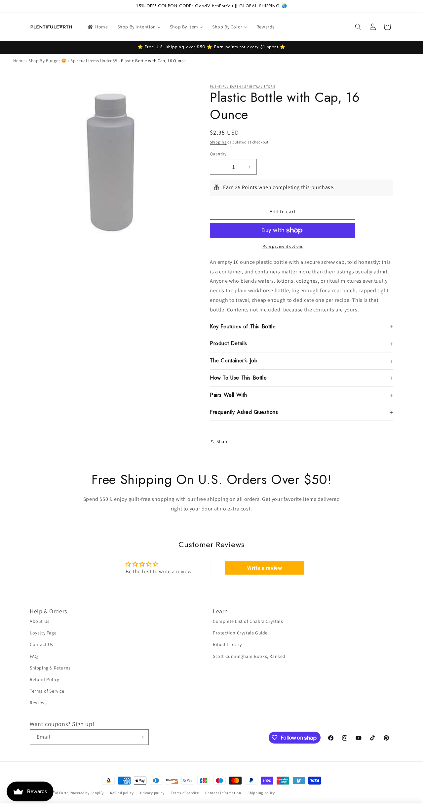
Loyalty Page (43, 633)
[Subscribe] (141, 737)
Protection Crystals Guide (240, 633)
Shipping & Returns (50, 668)
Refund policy (122, 792)
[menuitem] (97, 27)
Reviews (38, 703)
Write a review (264, 567)
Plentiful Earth (56, 792)
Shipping (218, 142)
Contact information (223, 792)
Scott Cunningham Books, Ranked (249, 656)
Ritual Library (227, 644)
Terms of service (185, 792)
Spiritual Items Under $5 (93, 60)
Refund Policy (44, 679)
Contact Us (41, 644)
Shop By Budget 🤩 (47, 60)
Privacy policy (152, 792)
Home (18, 60)
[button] (358, 27)
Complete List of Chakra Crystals (248, 621)
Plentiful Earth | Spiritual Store (242, 86)
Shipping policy (261, 792)
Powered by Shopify (87, 792)
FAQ (34, 656)
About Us (40, 621)
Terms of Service (47, 691)
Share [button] (222, 441)
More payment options (282, 246)
